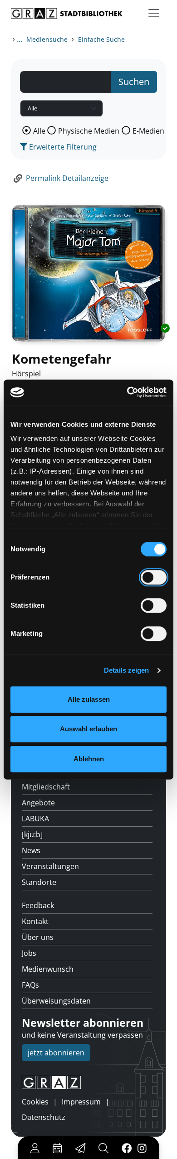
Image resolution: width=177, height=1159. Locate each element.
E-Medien (148, 131)
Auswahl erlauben (88, 729)
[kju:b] (32, 834)
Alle (39, 131)
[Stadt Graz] (88, 1082)
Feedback (38, 905)
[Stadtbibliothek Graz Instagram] (142, 1147)
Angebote (38, 803)
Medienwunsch (48, 969)
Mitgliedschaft (46, 787)
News (31, 850)
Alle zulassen (89, 699)
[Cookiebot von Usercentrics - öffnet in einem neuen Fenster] (127, 392)
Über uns (38, 937)
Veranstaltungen (50, 866)
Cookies (35, 1102)
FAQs (30, 985)
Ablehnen (89, 759)
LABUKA (35, 819)
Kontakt (35, 921)
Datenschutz (43, 1117)
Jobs (29, 953)
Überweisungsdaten (56, 1001)
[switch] (154, 577)
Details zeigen (126, 670)
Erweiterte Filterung (62, 147)
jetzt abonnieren (56, 1053)
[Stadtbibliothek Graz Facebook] (127, 1147)
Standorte (39, 882)
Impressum (81, 1102)
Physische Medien (88, 131)
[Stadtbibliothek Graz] (67, 13)
